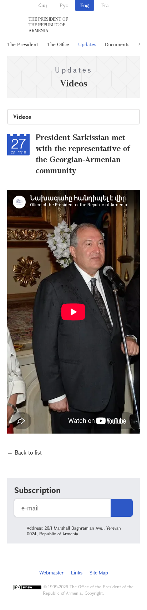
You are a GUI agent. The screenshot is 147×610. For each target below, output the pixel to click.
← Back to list (24, 452)
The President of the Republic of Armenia (48, 24)
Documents (117, 44)
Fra (105, 5)
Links (76, 572)
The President (22, 44)
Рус (64, 5)
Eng (84, 5)
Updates (87, 44)
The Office (58, 44)
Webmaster (51, 572)
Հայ (42, 5)
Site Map (99, 572)
